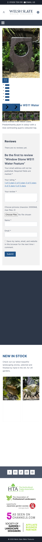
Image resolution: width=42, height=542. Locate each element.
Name (8, 220)
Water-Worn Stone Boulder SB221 (8, 409)
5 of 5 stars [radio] (21, 186)
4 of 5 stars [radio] (10, 186)
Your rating (10, 180)
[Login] (4, 12)
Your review (11, 191)
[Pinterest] (32, 472)
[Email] (15, 472)
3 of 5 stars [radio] (31, 183)
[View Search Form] (38, 22)
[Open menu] (3, 23)
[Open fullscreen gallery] (5, 80)
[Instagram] (26, 472)
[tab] (7, 85)
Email (8, 231)
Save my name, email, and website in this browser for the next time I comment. (21, 244)
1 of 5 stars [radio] (10, 183)
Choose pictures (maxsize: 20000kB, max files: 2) (21, 208)
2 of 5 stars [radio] (20, 183)
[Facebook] (21, 472)
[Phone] (9, 472)
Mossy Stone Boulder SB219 (26, 409)
